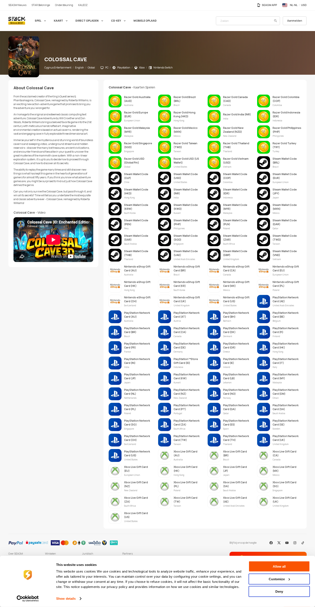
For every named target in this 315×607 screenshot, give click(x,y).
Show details (66, 598)
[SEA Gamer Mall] (16, 21)
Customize (277, 579)
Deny (279, 591)
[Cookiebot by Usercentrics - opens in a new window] (27, 598)
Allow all (279, 566)
